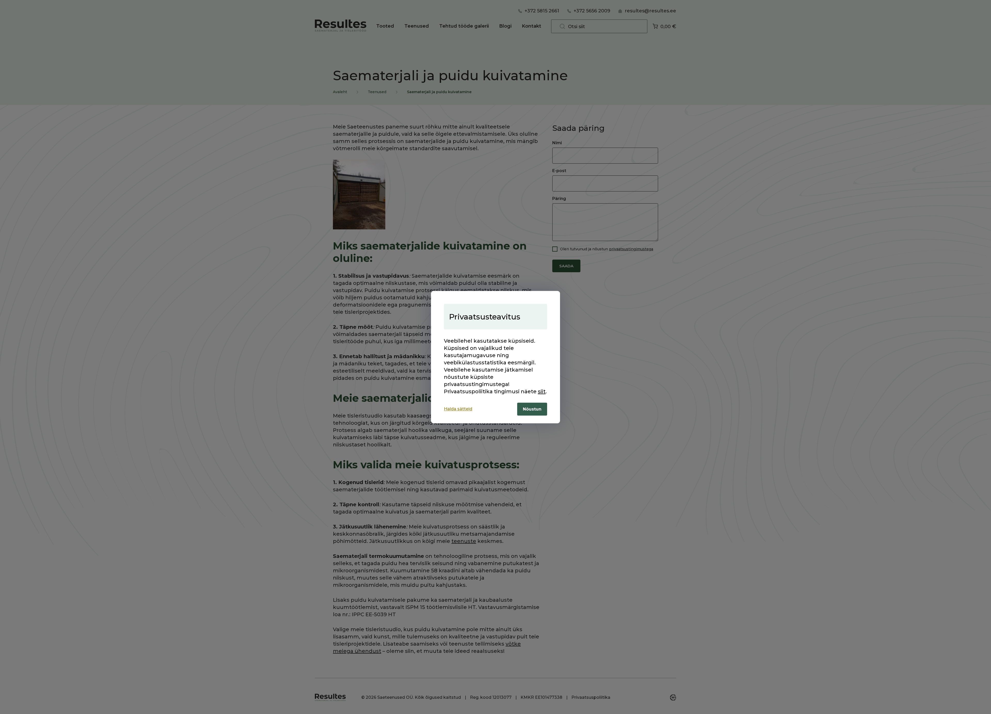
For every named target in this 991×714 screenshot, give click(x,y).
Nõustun (532, 408)
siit (542, 391)
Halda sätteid (458, 408)
